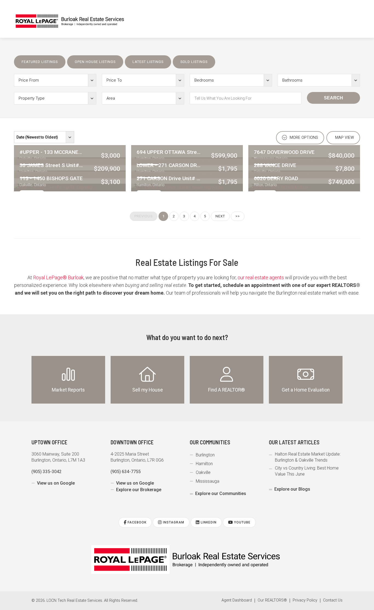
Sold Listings (194, 62)
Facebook (136, 522)
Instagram (173, 522)
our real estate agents (261, 277)
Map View (344, 137)
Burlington (205, 455)
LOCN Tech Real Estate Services (74, 600)
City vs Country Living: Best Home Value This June (307, 471)
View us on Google (56, 483)
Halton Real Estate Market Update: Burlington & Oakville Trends (308, 457)
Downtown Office (132, 442)
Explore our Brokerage (138, 489)
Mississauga (207, 481)
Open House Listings (95, 62)
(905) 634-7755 (126, 471)
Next (220, 216)
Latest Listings (148, 62)
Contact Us (333, 600)
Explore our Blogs (292, 489)
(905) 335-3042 (46, 471)
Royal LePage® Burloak (58, 277)
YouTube (242, 522)
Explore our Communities (220, 493)
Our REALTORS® (272, 600)
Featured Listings (40, 62)
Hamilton (204, 463)
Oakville (203, 472)
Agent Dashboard (236, 600)
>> (237, 216)
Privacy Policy (305, 600)
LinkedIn (208, 522)
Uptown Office (49, 442)
